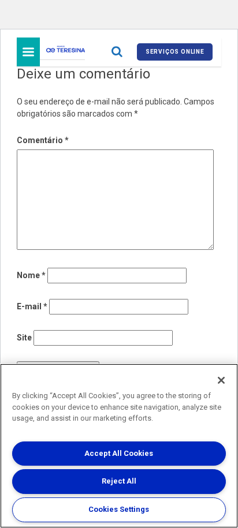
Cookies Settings (118, 509)
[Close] (221, 380)
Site (24, 337)
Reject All (119, 481)
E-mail (32, 306)
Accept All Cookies (118, 453)
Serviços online (175, 51)
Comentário (43, 140)
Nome (31, 275)
